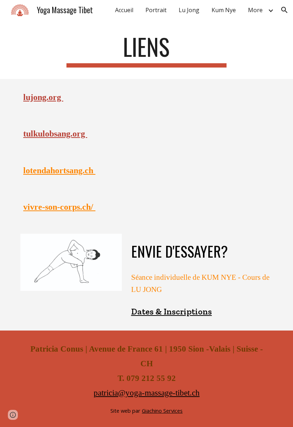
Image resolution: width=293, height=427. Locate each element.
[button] (284, 10)
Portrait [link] (156, 10)
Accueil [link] (124, 10)
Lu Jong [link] (189, 10)
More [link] (255, 10)
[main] (147, 50)
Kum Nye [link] (224, 10)
